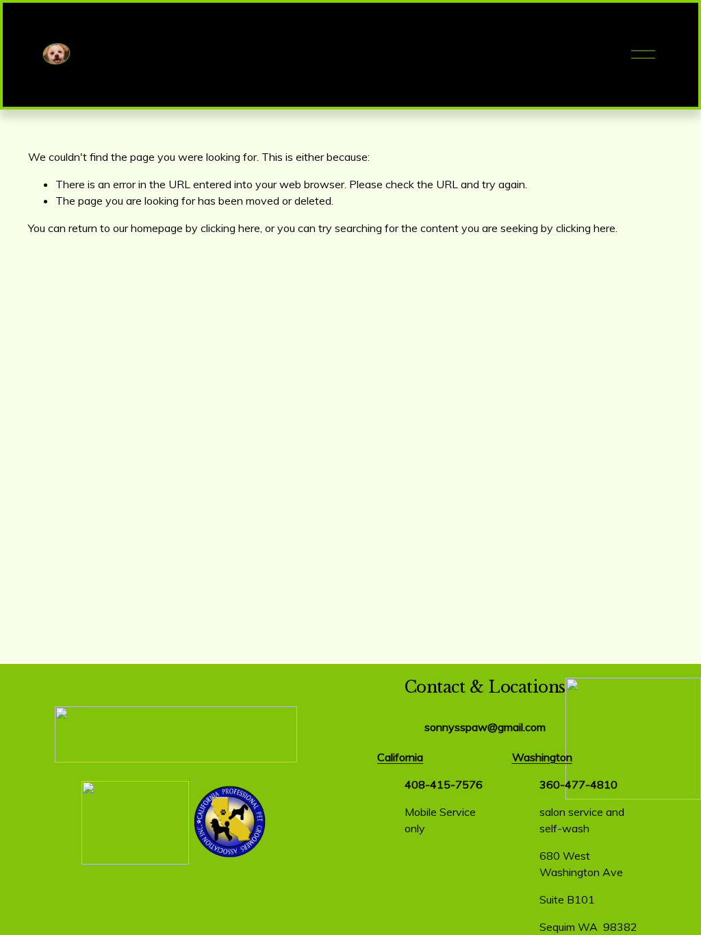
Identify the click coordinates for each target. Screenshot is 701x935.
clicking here (230, 228)
